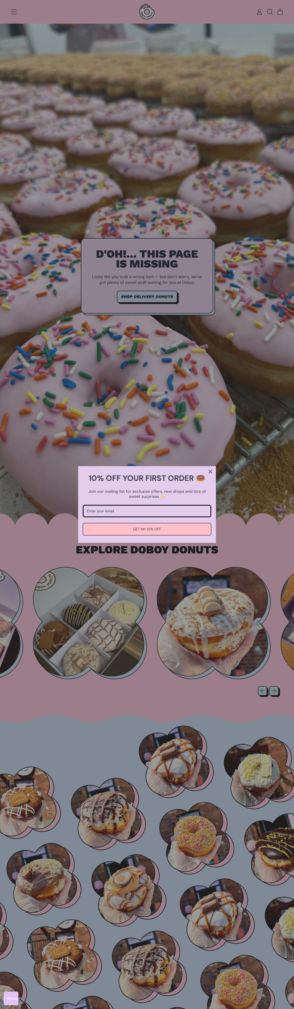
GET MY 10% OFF (147, 529)
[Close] (210, 471)
